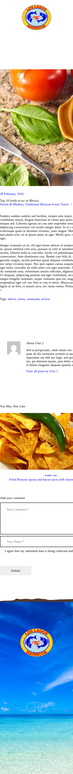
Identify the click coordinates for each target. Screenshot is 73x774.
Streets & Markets (11, 204)
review (45, 299)
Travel (64, 204)
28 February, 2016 (12, 194)
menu (21, 299)
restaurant (33, 299)
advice (12, 299)
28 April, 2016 (50, 475)
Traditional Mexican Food (42, 204)
